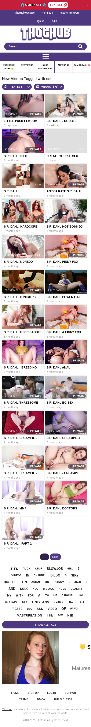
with (19, 595)
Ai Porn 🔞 (63, 65)
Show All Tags (46, 624)
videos (16, 575)
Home (15, 692)
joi (81, 595)
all (82, 602)
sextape (11, 602)
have (71, 602)
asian (35, 582)
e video (58, 602)
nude (62, 588)
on (24, 582)
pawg (74, 608)
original (68, 595)
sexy (74, 575)
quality (76, 588)
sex (25, 602)
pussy (59, 582)
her (70, 615)
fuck (26, 569)
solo (24, 589)
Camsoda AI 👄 (82, 65)
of (63, 609)
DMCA (41, 699)
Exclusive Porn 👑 (9, 67)
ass (40, 609)
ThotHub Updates (24, 12)
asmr (38, 568)
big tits (11, 582)
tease (17, 609)
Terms (23, 699)
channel (40, 575)
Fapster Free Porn (70, 12)
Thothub (41, 720)
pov (60, 615)
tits (14, 569)
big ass (48, 588)
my (9, 595)
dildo (55, 575)
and (11, 589)
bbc (29, 608)
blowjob (55, 569)
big (46, 582)
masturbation (29, 615)
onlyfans (40, 602)
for (31, 595)
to (47, 595)
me (55, 595)
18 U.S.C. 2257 (63, 699)
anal (78, 582)
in (27, 575)
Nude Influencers (45, 67)
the (50, 615)
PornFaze (47, 12)
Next (55, 556)
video (52, 609)
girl (70, 568)
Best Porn (27, 65)
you (36, 588)
